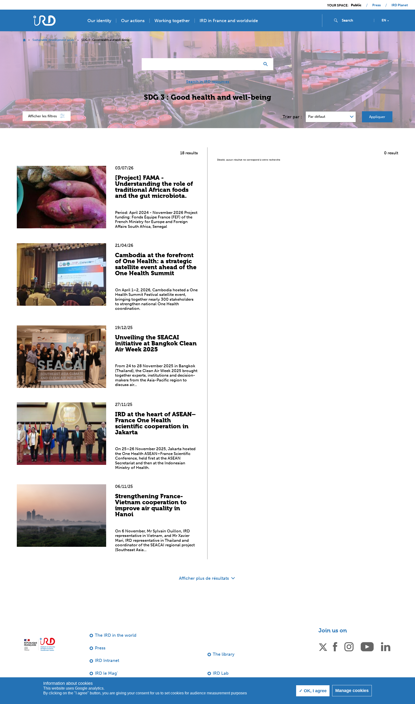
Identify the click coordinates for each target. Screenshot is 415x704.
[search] (356, 20)
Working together (172, 21)
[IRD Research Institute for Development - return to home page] (39, 644)
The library (223, 654)
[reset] (254, 64)
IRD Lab (221, 673)
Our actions (133, 21)
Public (356, 5)
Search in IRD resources (207, 82)
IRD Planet (399, 5)
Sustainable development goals (53, 40)
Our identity (99, 21)
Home (24, 40)
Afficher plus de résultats (204, 578)
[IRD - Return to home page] (44, 20)
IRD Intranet (107, 660)
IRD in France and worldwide (229, 21)
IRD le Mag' (106, 673)
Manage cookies (352, 690)
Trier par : (292, 117)
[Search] (266, 64)
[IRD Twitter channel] (323, 646)
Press (376, 5)
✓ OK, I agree (313, 690)
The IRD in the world (115, 635)
